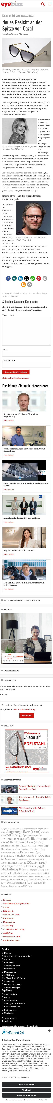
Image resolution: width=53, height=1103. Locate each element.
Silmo (5, 879)
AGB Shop (8, 925)
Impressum (8, 918)
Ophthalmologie (37, 873)
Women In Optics (10, 296)
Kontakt (7, 899)
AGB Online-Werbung (13, 929)
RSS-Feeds (8, 911)
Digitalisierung (11, 848)
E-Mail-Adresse (8, 360)
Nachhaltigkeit (16, 873)
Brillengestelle (35, 836)
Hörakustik (38, 859)
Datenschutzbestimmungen (15, 378)
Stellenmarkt (10, 1018)
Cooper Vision (29, 846)
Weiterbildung (20, 883)
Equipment (28, 849)
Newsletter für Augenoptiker (16, 903)
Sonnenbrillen (19, 879)
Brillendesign (21, 293)
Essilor (40, 849)
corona (42, 845)
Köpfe (44, 293)
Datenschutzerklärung (24, 709)
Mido (26, 870)
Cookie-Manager (11, 940)
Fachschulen (8, 856)
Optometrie (14, 876)
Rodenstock (44, 876)
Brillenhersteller (12, 1006)
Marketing (12, 869)
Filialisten (25, 859)
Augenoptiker (23, 831)
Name (4, 349)
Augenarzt (16, 829)
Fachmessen (30, 852)
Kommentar (8, 315)
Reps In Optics (30, 876)
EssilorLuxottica (10, 852)
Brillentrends (11, 845)
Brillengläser (14, 839)
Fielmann (13, 859)
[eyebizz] (12, 4)
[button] (42, 4)
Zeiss (19, 886)
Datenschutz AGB (11, 936)
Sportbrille (35, 879)
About (6, 907)
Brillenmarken (34, 293)
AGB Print (8, 933)
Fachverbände (29, 855)
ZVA (27, 886)
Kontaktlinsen (13, 862)
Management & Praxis (22, 866)
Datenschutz (9, 922)
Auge (6, 828)
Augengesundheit (29, 829)
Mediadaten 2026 (11, 914)
